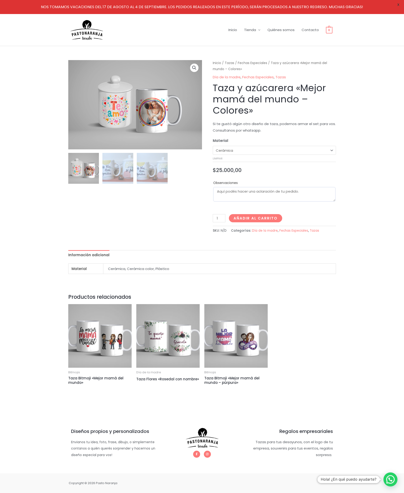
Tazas (229, 63)
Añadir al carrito (256, 218)
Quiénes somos (281, 29)
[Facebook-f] (196, 454)
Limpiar (218, 158)
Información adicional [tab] (88, 254)
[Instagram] (207, 454)
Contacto (310, 29)
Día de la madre (227, 77)
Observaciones (225, 182)
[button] (194, 68)
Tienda (250, 29)
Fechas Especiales (252, 63)
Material (220, 140)
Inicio (232, 29)
